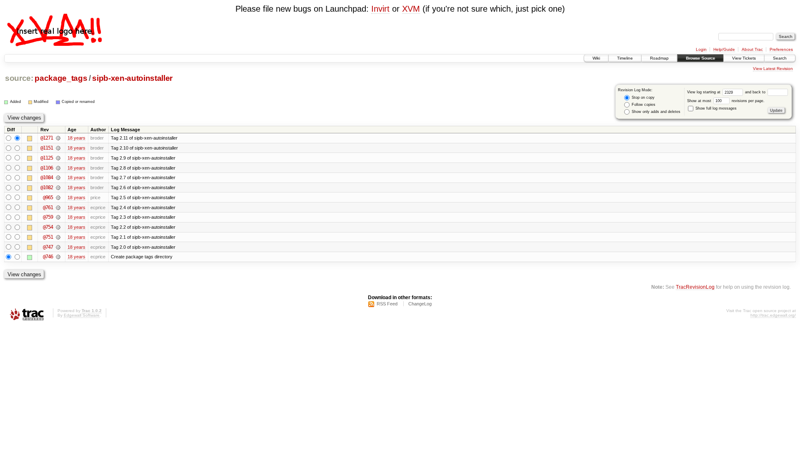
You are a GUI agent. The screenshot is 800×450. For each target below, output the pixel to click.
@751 (48, 237)
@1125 (46, 158)
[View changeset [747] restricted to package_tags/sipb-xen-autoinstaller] (58, 247)
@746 (48, 257)
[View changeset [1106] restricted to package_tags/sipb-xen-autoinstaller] (58, 168)
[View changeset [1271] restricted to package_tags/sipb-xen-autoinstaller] (58, 138)
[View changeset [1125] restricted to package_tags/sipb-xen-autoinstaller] (58, 158)
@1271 (46, 138)
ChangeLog (420, 303)
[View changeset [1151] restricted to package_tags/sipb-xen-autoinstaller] (58, 148)
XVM (411, 8)
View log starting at (704, 92)
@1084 (46, 177)
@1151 (46, 148)
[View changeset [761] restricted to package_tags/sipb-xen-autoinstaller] (58, 207)
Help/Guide (724, 49)
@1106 (46, 168)
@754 (48, 227)
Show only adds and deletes (655, 112)
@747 (48, 247)
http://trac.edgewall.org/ (773, 315)
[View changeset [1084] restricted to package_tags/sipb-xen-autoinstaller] (58, 177)
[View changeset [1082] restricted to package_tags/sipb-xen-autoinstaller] (58, 187)
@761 (48, 207)
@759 (48, 217)
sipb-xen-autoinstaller (132, 78)
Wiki (596, 58)
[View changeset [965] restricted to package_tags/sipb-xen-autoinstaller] (58, 197)
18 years (76, 137)
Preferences (781, 49)
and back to (756, 92)
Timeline (625, 58)
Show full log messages (715, 108)
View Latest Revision (773, 68)
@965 (48, 197)
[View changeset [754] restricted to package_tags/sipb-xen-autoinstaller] (58, 227)
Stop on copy (642, 97)
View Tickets (744, 58)
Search (780, 58)
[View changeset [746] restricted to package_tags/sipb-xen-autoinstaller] (58, 257)
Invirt (380, 8)
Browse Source (700, 58)
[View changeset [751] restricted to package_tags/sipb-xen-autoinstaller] (58, 237)
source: (19, 78)
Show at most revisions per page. (726, 101)
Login (701, 49)
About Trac (752, 49)
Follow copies (642, 104)
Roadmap (659, 58)
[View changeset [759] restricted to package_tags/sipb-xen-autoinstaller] (58, 217)
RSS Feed (387, 303)
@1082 (46, 187)
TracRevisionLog (695, 287)
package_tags (61, 78)
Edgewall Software (82, 315)
